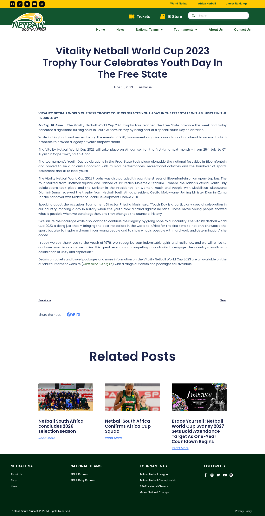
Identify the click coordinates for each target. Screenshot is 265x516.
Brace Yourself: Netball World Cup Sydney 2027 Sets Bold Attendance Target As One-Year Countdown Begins (198, 431)
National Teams (147, 29)
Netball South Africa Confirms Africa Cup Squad (128, 426)
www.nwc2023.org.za (97, 264)
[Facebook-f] (205, 475)
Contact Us (242, 29)
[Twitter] (27, 4)
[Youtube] (34, 4)
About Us (216, 29)
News (120, 29)
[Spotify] (42, 4)
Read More (46, 438)
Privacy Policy (243, 511)
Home (100, 29)
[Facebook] (12, 4)
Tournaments (183, 29)
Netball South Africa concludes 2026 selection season (61, 426)
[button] (69, 314)
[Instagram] (20, 4)
